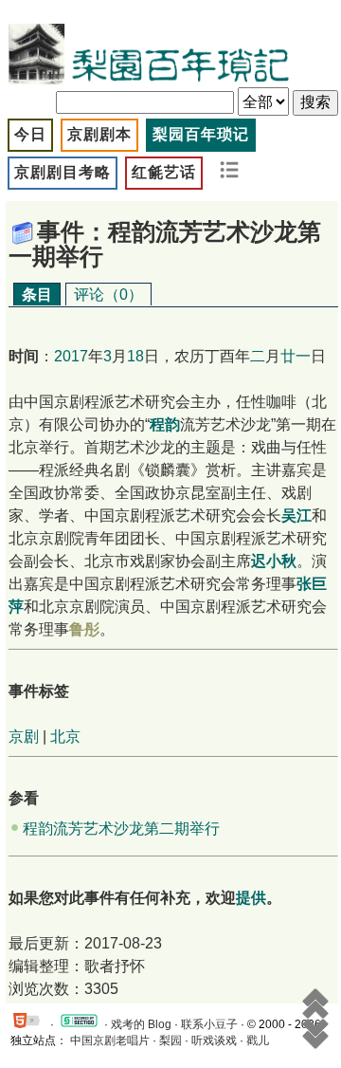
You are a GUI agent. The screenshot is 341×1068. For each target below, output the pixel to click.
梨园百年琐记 (201, 134)
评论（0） (108, 294)
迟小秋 (273, 561)
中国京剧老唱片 (110, 1040)
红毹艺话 (164, 172)
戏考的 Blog (141, 1024)
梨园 (170, 1040)
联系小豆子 (209, 1024)
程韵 (165, 424)
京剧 (24, 736)
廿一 (295, 356)
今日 (30, 134)
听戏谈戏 (214, 1040)
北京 (65, 736)
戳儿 (257, 1040)
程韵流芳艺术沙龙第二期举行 (121, 828)
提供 (251, 898)
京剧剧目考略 (62, 172)
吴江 (296, 515)
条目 (37, 294)
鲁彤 (84, 629)
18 (135, 356)
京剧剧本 (99, 134)
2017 (71, 356)
